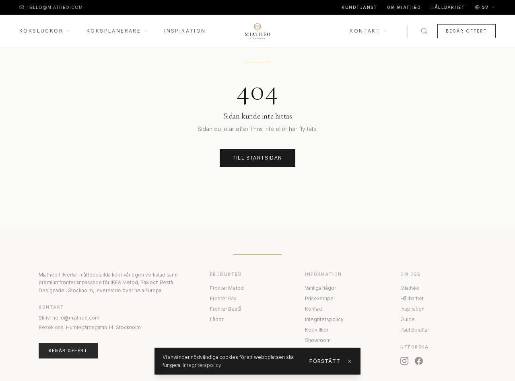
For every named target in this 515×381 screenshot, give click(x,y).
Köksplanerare (114, 31)
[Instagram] (404, 361)
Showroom (318, 340)
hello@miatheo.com (55, 7)
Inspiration (185, 31)
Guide (407, 319)
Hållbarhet (448, 7)
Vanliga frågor (320, 288)
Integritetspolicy (324, 319)
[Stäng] (349, 361)
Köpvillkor (316, 330)
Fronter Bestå (225, 309)
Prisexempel (320, 298)
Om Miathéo (404, 7)
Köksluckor (41, 31)
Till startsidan (257, 158)
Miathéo (409, 288)
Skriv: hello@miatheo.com (69, 318)
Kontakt (365, 31)
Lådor (216, 319)
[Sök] (424, 31)
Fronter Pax (223, 298)
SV (485, 7)
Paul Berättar (414, 330)
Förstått (324, 361)
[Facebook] (419, 361)
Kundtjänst (359, 7)
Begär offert (466, 31)
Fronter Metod (227, 288)
